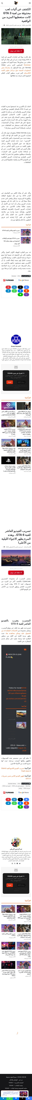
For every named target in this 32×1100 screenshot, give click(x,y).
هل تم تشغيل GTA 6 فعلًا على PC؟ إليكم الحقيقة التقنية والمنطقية (8, 450)
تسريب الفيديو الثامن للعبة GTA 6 (11, 230)
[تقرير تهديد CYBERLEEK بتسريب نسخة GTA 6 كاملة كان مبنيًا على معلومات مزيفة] (24, 423)
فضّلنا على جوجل (15, 51)
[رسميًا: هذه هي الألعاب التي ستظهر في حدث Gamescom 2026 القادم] (8, 406)
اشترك (9, 382)
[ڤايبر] (26, 294)
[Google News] (23, 280)
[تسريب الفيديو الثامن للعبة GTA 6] (26, 232)
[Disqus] (16, 500)
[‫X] (20, 287)
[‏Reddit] (26, 291)
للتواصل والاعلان (13, 1080)
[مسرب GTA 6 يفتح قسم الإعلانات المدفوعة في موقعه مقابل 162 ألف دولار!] (26, 240)
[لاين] (20, 294)
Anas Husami (16, 346)
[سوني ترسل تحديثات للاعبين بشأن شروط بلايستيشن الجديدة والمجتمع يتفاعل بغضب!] (8, 460)
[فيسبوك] (26, 287)
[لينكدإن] (14, 287)
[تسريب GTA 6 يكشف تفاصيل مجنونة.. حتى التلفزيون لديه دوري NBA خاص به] (8, 423)
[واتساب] (14, 291)
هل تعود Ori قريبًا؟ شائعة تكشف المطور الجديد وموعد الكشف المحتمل (24, 450)
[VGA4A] (16, 3)
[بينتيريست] (8, 287)
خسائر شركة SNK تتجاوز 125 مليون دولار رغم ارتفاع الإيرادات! (24, 413)
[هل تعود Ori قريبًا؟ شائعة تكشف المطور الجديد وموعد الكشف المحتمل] (24, 443)
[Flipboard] (8, 280)
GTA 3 (19, 276)
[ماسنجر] (20, 291)
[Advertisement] (16, 91)
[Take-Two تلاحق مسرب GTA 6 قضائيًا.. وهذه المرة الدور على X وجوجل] (24, 460)
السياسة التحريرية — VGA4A (16, 1082)
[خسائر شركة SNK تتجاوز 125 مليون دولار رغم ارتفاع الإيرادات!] (24, 406)
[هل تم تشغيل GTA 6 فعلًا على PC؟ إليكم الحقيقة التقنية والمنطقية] (8, 443)
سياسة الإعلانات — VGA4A (16, 1085)
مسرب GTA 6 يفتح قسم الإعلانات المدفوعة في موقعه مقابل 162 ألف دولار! (11, 241)
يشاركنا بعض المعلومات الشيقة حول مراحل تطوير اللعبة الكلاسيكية (16, 70)
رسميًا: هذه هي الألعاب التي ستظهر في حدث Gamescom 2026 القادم (8, 413)
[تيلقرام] (8, 291)
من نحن (21, 1080)
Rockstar (27, 65)
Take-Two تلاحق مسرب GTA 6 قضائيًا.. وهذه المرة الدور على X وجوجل (24, 467)
